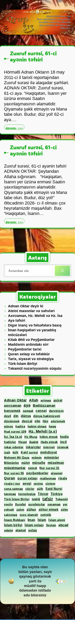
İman (31, 520)
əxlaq (32, 530)
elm (37, 421)
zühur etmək (49, 509)
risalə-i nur (12, 483)
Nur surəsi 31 (49, 468)
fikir (46, 421)
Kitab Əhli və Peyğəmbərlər (31, 340)
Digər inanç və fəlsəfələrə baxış (35, 325)
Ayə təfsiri (16, 320)
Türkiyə (57, 494)
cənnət (41, 410)
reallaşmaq (48, 478)
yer (65, 504)
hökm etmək (49, 436)
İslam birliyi (13, 525)
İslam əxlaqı (34, 525)
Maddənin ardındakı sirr (28, 344)
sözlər (29, 488)
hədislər (10, 442)
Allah (33, 400)
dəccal (27, 421)
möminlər (51, 457)
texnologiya (27, 494)
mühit (25, 462)
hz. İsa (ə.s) (13, 436)
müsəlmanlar (15, 468)
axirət (57, 400)
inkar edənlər (14, 447)
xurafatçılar (36, 504)
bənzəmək (12, 410)
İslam (42, 520)
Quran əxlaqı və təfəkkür (29, 354)
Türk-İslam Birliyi (22, 364)
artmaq (46, 400)
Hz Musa (30, 436)
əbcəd (63, 525)
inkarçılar (33, 447)
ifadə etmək (49, 442)
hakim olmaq (37, 426)
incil (63, 442)
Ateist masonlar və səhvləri (31, 311)
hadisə (20, 426)
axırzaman (12, 405)
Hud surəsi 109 (15, 431)
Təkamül (61, 499)
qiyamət (57, 473)
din (16, 416)
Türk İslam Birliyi (16, 499)
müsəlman (56, 462)
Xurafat (20, 504)
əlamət (20, 530)
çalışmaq (10, 514)
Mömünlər (11, 462)
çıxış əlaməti (29, 514)
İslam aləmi (56, 520)
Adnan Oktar (15, 400)
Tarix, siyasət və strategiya (31, 359)
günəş (8, 426)
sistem (50, 483)
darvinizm (56, 410)
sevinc (38, 483)
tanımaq (10, 494)
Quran (9, 478)
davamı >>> (15, 128)
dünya (26, 416)
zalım (20, 509)
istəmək (63, 447)
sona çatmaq (13, 488)
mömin (37, 457)
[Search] (62, 271)
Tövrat (43, 494)
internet (49, 447)
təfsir (47, 499)
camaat (28, 410)
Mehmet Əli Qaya (16, 457)
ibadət (33, 442)
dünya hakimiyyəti (46, 416)
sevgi (27, 483)
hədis (64, 436)
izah (7, 452)
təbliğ (36, 499)
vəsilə (8, 504)
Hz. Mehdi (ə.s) (43, 431)
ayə (27, 405)
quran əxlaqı (27, 478)
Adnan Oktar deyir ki (25, 306)
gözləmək (58, 421)
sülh (40, 488)
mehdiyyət (48, 452)
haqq (52, 426)
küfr (16, 452)
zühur (31, 509)
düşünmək (11, 421)
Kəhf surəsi (29, 452)
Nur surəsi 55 (14, 473)
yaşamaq (54, 504)
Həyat (22, 442)
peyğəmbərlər (37, 473)
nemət (32, 468)
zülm (64, 509)
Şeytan (51, 525)
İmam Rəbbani (14, 520)
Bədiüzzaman (44, 405)
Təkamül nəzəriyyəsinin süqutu (34, 368)
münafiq (38, 462)
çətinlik (45, 514)
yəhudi (9, 509)
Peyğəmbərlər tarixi (24, 349)
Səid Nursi (53, 488)
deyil (7, 416)
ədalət (8, 530)
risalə (62, 478)
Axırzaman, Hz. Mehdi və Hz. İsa (35, 316)
